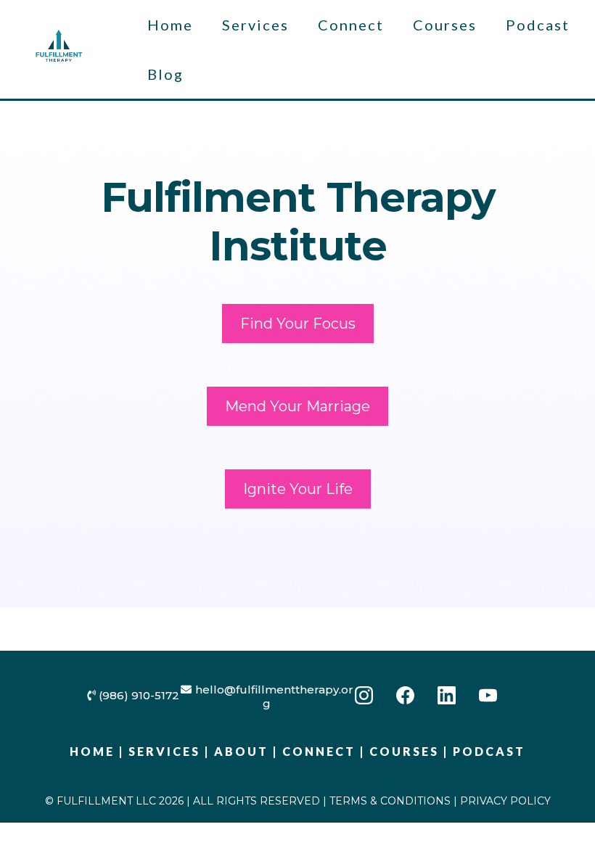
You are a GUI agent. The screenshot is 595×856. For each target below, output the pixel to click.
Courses (445, 24)
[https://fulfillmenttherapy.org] (58, 47)
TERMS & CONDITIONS (390, 800)
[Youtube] (488, 695)
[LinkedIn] (446, 695)
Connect (351, 24)
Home (170, 24)
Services (255, 24)
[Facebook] (405, 695)
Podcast (538, 24)
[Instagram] (364, 695)
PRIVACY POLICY (505, 800)
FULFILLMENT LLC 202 (116, 800)
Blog (165, 74)
